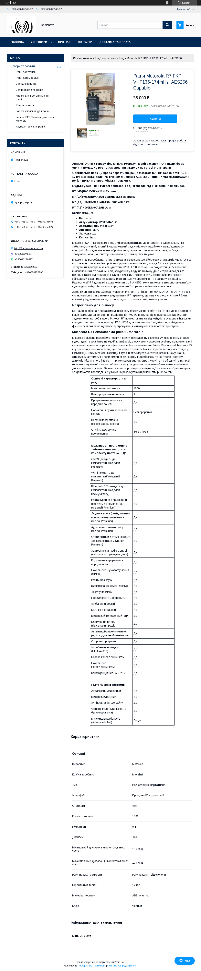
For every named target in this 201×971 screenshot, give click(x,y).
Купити (155, 118)
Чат (187, 960)
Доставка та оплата (115, 42)
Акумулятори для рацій (30, 126)
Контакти (85, 42)
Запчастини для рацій (29, 89)
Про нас (64, 42)
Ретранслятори (25, 105)
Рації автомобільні (27, 77)
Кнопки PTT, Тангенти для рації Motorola (35, 119)
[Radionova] (21, 31)
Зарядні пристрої (26, 83)
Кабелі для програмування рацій (32, 97)
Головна (17, 42)
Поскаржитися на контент (92, 965)
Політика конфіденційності (122, 965)
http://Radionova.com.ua (28, 248)
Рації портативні (105, 58)
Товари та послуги (23, 66)
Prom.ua (119, 962)
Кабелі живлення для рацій (32, 111)
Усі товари (39, 42)
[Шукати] (167, 25)
